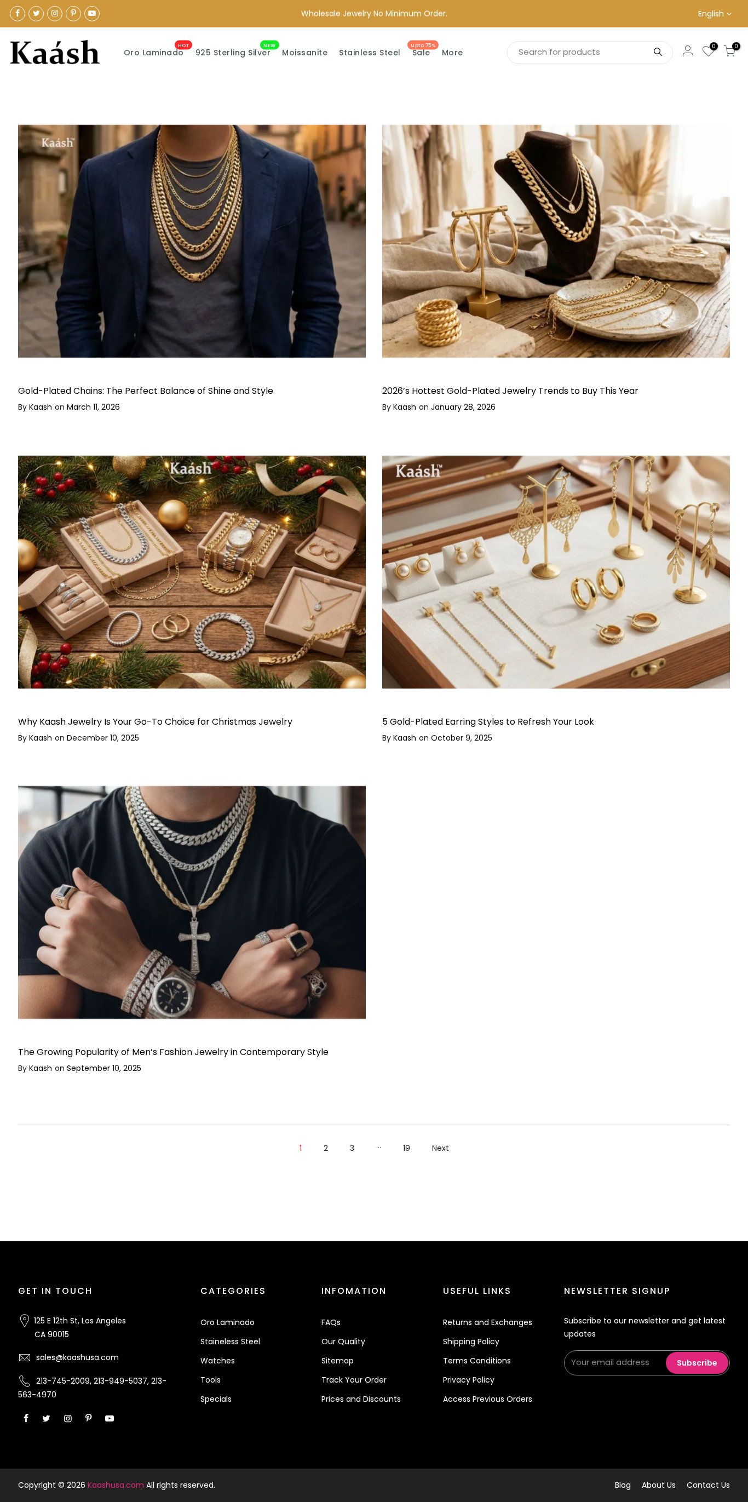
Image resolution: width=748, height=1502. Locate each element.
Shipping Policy (471, 1341)
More (452, 52)
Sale (423, 50)
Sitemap (337, 1360)
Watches (217, 1360)
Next (440, 1148)
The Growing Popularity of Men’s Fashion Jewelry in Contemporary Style (173, 1052)
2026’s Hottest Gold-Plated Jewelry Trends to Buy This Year (510, 391)
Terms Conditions (477, 1360)
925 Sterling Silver (235, 50)
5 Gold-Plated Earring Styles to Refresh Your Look (488, 721)
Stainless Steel (370, 52)
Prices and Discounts (361, 1399)
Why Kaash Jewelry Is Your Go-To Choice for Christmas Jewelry (155, 721)
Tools (210, 1379)
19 (406, 1148)
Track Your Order (354, 1379)
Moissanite (304, 52)
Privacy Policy (468, 1379)
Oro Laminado (156, 50)
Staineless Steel (230, 1341)
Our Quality (343, 1341)
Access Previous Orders (487, 1399)
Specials (216, 1399)
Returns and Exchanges (487, 1322)
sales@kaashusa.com (77, 1357)
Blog (623, 1485)
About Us (659, 1485)
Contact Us (708, 1485)
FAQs (331, 1322)
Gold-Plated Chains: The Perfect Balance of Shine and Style (145, 391)
